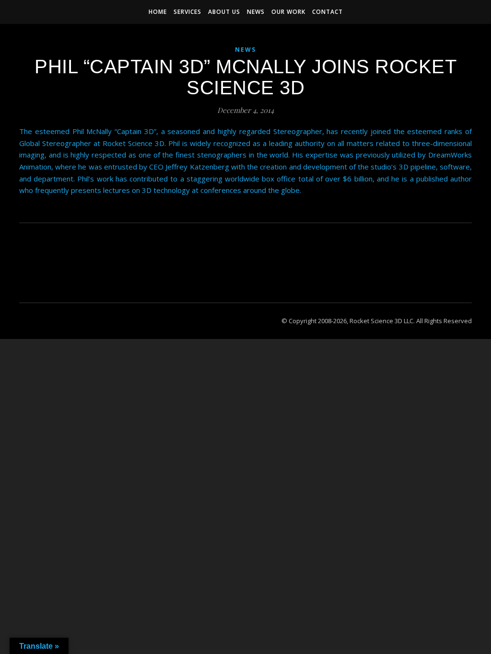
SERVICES (187, 12)
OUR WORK (288, 12)
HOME (158, 12)
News (245, 49)
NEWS (256, 12)
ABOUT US (224, 12)
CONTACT (327, 12)
